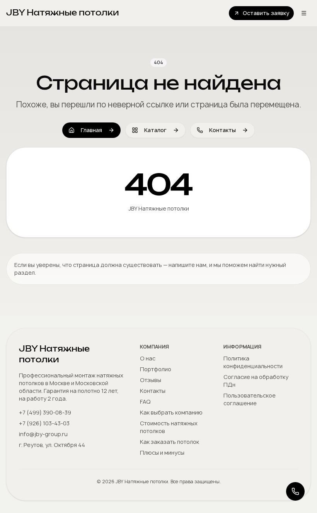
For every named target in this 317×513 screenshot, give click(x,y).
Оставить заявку (266, 13)
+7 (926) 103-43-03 (44, 423)
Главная (91, 130)
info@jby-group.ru (43, 434)
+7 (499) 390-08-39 (45, 412)
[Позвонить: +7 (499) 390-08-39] (295, 491)
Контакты (222, 130)
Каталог (155, 130)
